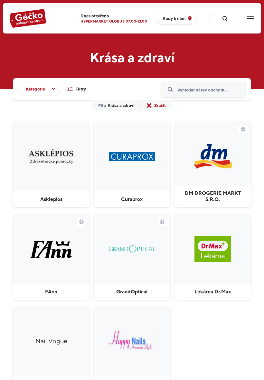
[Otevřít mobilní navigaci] (250, 18)
